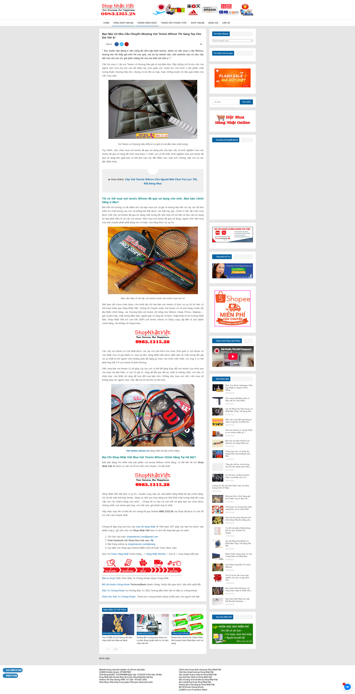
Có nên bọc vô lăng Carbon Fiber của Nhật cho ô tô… (237, 476)
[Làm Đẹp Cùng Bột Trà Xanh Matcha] (217, 567)
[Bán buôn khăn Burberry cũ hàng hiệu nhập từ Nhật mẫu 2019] (217, 591)
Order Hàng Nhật (147, 23)
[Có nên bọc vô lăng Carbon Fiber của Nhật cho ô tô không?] (217, 478)
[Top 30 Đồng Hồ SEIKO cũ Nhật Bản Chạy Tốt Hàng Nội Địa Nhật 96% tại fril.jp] (217, 544)
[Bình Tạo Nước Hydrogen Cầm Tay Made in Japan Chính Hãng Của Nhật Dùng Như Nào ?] (217, 388)
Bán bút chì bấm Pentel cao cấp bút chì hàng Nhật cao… (237, 442)
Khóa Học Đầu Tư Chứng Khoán (118, 596)
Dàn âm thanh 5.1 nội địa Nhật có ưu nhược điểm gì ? (238, 431)
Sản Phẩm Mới (222, 379)
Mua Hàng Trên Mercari (113, 633)
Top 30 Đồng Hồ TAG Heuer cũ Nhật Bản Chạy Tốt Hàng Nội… (239, 410)
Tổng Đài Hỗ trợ (223, 257)
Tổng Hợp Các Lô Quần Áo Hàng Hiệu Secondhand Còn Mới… (237, 453)
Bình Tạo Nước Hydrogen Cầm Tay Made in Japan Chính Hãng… (239, 387)
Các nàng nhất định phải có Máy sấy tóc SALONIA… (237, 399)
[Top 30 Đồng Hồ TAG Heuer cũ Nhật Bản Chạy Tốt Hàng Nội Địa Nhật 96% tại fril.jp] (217, 412)
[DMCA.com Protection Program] (193, 689)
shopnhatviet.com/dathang (141, 544)
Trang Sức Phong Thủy (174, 23)
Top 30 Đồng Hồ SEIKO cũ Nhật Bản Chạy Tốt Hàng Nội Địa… (238, 543)
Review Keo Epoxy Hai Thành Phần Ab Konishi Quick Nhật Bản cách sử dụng (187, 640)
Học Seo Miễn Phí (224, 617)
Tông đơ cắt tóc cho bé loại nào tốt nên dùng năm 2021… (238, 465)
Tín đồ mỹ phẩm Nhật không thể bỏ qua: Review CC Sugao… (237, 530)
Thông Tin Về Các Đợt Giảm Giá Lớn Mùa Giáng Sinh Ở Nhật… (230, 487)
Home (106, 23)
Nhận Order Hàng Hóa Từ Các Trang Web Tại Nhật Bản (238, 555)
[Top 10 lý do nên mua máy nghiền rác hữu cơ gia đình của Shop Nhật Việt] (217, 578)
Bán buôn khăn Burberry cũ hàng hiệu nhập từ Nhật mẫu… (239, 589)
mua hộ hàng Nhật (145, 526)
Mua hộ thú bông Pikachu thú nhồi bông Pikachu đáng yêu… (238, 518)
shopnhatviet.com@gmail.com (142, 536)
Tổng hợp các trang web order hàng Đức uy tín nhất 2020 (238, 508)
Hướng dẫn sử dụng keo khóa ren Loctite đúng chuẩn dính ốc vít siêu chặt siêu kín (152, 640)
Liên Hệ (226, 23)
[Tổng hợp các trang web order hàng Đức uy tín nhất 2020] (217, 509)
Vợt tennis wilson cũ (137, 450)
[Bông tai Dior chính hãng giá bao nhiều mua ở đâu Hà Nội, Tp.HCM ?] (217, 499)
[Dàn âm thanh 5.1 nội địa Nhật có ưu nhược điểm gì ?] (217, 433)
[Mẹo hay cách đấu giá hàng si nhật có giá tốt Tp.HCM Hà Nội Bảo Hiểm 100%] (217, 422)
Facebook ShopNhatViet (227, 140)
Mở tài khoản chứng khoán (116, 584)
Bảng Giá (213, 23)
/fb (151, 540)
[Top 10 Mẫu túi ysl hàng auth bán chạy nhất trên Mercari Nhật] (118, 624)
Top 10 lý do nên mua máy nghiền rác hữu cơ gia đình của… (237, 577)
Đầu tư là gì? (109, 578)
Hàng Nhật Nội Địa (123, 23)
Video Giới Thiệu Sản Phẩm (228, 341)
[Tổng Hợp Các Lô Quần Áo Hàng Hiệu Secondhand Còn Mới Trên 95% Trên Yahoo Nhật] (217, 454)
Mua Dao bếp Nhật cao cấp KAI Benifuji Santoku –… (237, 600)
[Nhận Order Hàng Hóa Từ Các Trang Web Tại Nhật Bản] (217, 557)
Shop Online (197, 23)
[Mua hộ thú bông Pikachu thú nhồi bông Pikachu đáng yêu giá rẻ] (217, 520)
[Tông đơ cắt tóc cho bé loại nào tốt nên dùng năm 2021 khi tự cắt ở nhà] (217, 467)
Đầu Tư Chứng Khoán (113, 590)
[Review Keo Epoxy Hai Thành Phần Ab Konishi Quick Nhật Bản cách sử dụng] (187, 624)
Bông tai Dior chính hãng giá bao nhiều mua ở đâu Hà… (237, 497)
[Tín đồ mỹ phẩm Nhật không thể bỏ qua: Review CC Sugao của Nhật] (217, 531)
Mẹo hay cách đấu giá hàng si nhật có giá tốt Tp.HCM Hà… (238, 420)
